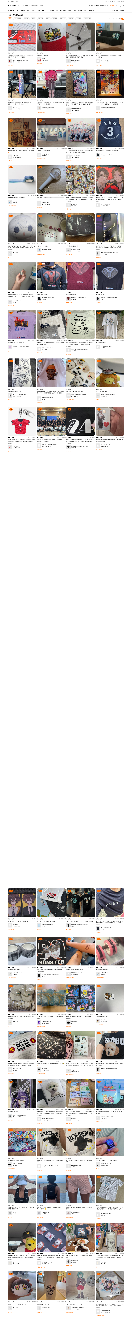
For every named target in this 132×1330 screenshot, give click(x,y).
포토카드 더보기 (69, 113)
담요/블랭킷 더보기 (41, 159)
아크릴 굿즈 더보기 (41, 112)
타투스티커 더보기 (70, 977)
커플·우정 (40, 18)
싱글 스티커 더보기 (99, 1024)
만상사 (17, 1)
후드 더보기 (39, 302)
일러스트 (26, 18)
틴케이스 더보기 (69, 254)
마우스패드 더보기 (70, 399)
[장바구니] (120, 6)
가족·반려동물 (17, 18)
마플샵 (12, 1)
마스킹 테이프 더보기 (12, 205)
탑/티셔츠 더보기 (99, 159)
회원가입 (122, 1)
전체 (10, 18)
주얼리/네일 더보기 (70, 65)
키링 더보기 (39, 207)
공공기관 (79, 18)
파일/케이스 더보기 (41, 1026)
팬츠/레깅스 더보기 (70, 1217)
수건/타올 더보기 (11, 112)
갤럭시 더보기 (10, 65)
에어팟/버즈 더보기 (99, 1121)
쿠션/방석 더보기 (99, 65)
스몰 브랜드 (63, 18)
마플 (9, 1)
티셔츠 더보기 (69, 302)
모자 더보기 (39, 63)
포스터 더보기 (10, 160)
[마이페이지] (123, 6)
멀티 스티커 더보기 (70, 1074)
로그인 (118, 1)
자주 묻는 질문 (113, 1)
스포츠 (47, 18)
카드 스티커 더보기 (99, 449)
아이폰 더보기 (98, 257)
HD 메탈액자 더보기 (100, 1315)
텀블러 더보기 (98, 1267)
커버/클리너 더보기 (41, 1073)
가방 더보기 (68, 1026)
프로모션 (71, 18)
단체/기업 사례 (87, 18)
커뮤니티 (55, 18)
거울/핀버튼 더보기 (70, 209)
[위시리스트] (117, 6)
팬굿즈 (33, 18)
